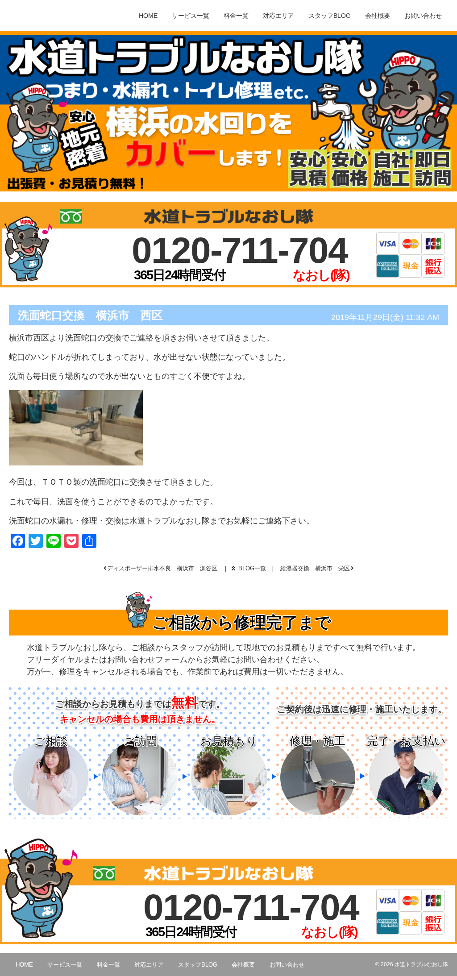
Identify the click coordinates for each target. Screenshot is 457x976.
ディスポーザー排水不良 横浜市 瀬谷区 (162, 568)
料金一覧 (236, 15)
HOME (148, 15)
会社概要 (377, 15)
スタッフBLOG (329, 15)
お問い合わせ (423, 15)
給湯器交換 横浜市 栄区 (315, 568)
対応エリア (278, 15)
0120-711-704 (240, 250)
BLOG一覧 (252, 568)
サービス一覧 (190, 15)
